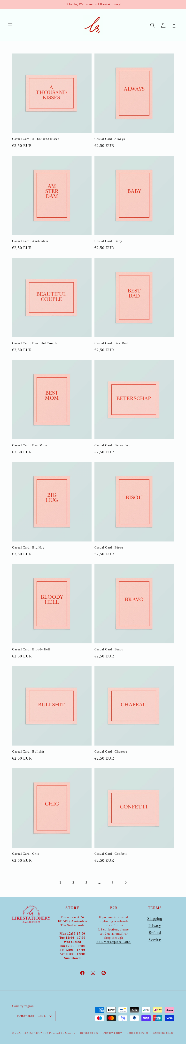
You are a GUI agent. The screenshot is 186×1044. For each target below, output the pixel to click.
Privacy (154, 925)
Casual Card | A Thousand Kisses (35, 139)
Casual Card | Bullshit (28, 751)
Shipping (154, 918)
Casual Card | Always (109, 139)
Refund (155, 932)
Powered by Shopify (62, 1032)
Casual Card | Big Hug (28, 547)
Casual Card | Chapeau (110, 751)
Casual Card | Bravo (108, 649)
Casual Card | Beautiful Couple (34, 343)
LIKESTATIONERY (35, 1032)
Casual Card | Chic (25, 853)
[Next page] (125, 882)
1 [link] (60, 882)
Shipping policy (163, 1032)
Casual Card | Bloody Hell (31, 649)
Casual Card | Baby (108, 241)
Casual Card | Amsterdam (30, 241)
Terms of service (137, 1032)
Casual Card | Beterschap (112, 445)
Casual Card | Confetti (110, 853)
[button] (10, 25)
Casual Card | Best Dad (111, 343)
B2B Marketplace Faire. (113, 942)
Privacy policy (112, 1032)
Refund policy (89, 1032)
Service (154, 939)
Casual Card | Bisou (108, 547)
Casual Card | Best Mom (29, 445)
